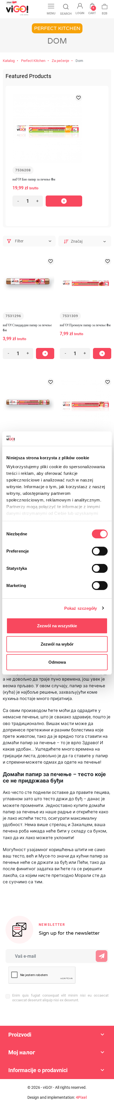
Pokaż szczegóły (80, 608)
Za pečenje (60, 61)
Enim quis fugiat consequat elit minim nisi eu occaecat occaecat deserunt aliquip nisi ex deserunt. (60, 997)
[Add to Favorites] (78, 97)
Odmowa (57, 662)
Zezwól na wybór (57, 643)
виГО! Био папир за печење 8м (33, 179)
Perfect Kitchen (33, 61)
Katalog (9, 61)
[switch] (100, 551)
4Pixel (81, 1097)
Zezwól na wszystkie (57, 625)
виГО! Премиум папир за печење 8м (85, 325)
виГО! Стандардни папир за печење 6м (27, 327)
